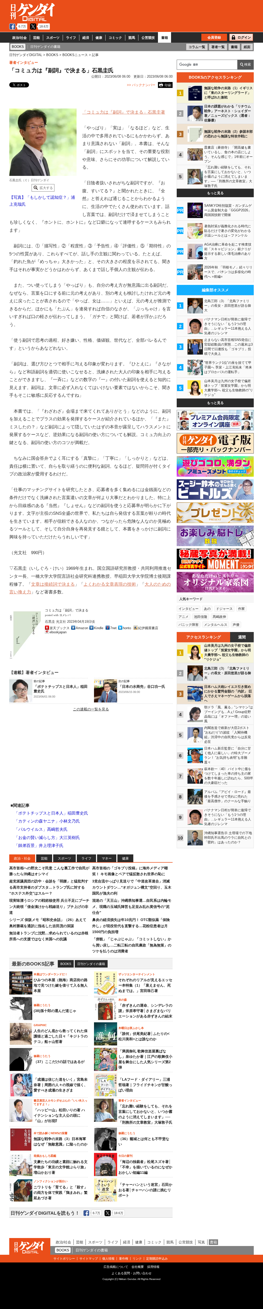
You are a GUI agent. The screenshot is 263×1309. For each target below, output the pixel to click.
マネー (107, 858)
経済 (85, 38)
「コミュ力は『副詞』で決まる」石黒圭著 (123, 112)
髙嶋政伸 (219, 617)
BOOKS (65, 964)
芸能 (36, 38)
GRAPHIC (40, 1025)
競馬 (131, 38)
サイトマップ (88, 1258)
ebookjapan (58, 632)
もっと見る (215, 193)
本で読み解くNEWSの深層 (50, 1133)
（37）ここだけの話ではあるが (59, 1062)
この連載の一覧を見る (91, 709)
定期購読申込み (157, 1258)
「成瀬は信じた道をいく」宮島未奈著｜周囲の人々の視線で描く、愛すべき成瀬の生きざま (61, 1084)
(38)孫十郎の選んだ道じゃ (55, 1011)
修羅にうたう (42, 1005)
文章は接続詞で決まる (53, 584)
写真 (201, 1242)
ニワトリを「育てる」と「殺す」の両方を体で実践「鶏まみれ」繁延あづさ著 (61, 1192)
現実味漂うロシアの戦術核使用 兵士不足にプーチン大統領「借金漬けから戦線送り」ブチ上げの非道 (49, 906)
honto (127, 628)
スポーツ (53, 38)
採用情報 (153, 1267)
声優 (236, 625)
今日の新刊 (125, 1155)
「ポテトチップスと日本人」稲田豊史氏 (51, 813)
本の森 (122, 999)
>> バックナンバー (141, 85)
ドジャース (224, 609)
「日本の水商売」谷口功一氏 (141, 686)
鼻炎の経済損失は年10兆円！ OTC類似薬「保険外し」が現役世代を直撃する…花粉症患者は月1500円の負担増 (131, 926)
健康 (99, 38)
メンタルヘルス (215, 625)
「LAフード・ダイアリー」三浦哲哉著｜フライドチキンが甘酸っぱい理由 (145, 1084)
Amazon (82, 628)
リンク (137, 1258)
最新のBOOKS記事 (33, 964)
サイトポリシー (64, 1258)
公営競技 (148, 38)
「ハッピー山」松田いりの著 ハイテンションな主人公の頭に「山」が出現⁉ (59, 1115)
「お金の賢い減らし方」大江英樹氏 (47, 837)
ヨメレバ (65, 615)
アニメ (184, 617)
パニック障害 (189, 625)
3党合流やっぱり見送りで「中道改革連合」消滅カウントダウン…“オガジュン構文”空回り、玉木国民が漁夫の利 (131, 887)
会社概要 (138, 1267)
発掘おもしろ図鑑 (45, 1155)
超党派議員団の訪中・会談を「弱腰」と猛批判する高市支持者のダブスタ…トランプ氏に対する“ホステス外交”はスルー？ (48, 887)
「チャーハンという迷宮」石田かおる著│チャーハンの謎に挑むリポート (145, 1189)
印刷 (168, 85)
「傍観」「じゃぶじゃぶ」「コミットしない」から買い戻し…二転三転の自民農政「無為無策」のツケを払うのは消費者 (131, 945)
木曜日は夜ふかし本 (131, 1028)
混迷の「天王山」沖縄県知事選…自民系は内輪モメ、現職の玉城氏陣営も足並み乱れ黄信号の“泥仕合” (131, 906)
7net (113, 628)
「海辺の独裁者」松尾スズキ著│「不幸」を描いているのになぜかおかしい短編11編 (145, 1167)
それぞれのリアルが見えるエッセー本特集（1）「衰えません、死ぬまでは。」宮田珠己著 (145, 985)
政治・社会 (22, 858)
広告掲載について (116, 1267)
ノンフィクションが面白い (51, 1181)
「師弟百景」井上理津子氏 (38, 845)
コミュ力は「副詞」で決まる (66, 610)
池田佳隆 (200, 617)
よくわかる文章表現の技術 (109, 584)
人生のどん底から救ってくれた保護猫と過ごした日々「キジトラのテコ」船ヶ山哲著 (61, 1036)
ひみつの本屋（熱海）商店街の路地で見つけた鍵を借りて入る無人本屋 (61, 985)
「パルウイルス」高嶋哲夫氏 (41, 829)
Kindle (98, 628)
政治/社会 (19, 38)
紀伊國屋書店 (148, 628)
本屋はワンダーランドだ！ (51, 974)
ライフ (71, 38)
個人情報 (108, 1258)
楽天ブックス (60, 628)
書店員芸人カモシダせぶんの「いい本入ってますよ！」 (60, 1102)
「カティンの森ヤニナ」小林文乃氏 (47, 821)
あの (207, 609)
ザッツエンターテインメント (136, 974)
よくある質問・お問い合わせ (131, 1273)
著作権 (123, 1258)
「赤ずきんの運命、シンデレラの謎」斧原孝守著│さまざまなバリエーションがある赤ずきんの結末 (145, 1010)
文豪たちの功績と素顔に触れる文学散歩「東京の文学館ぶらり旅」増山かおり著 (61, 1167)
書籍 (164, 38)
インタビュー (189, 609)
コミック (115, 38)
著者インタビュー (23, 62)
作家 (241, 609)
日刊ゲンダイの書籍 (91, 964)
